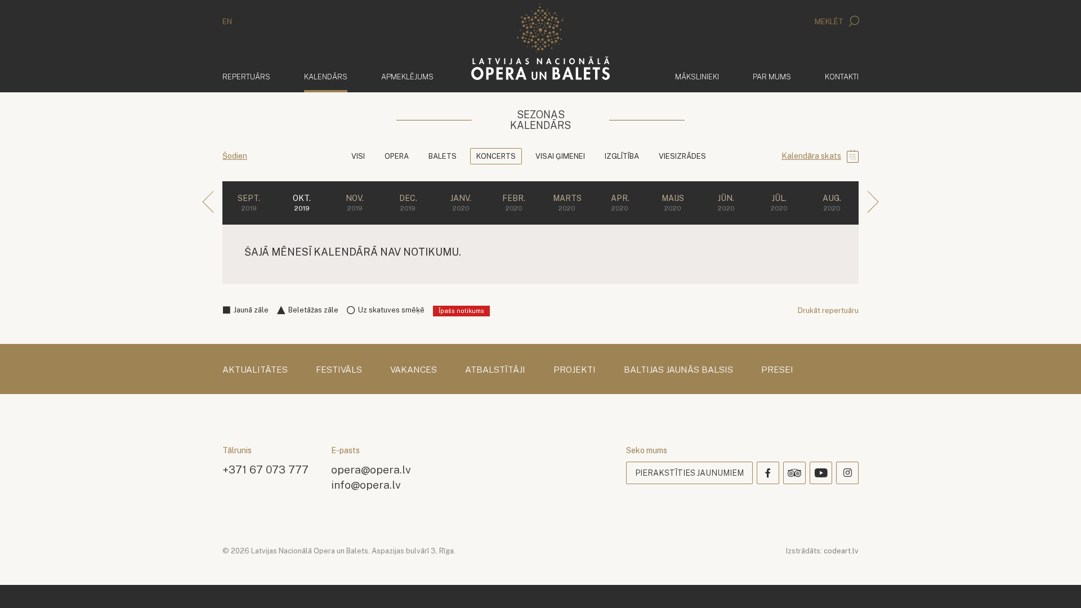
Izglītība (622, 156)
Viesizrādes (682, 156)
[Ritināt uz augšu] (1056, 583)
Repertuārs (246, 77)
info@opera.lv (366, 484)
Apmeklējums (407, 77)
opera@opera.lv (371, 469)
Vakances (413, 369)
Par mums (772, 77)
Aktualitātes (255, 369)
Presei (777, 369)
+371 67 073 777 (265, 469)
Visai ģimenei (560, 156)
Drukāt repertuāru (828, 310)
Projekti (574, 369)
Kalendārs (325, 76)
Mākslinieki (697, 77)
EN (227, 21)
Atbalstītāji (495, 369)
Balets (442, 156)
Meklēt (830, 21)
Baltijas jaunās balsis (678, 369)
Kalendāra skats (811, 155)
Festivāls (339, 369)
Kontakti (842, 77)
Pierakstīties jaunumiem (689, 472)
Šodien (234, 155)
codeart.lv (841, 551)
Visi (358, 156)
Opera (397, 156)
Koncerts (496, 156)
